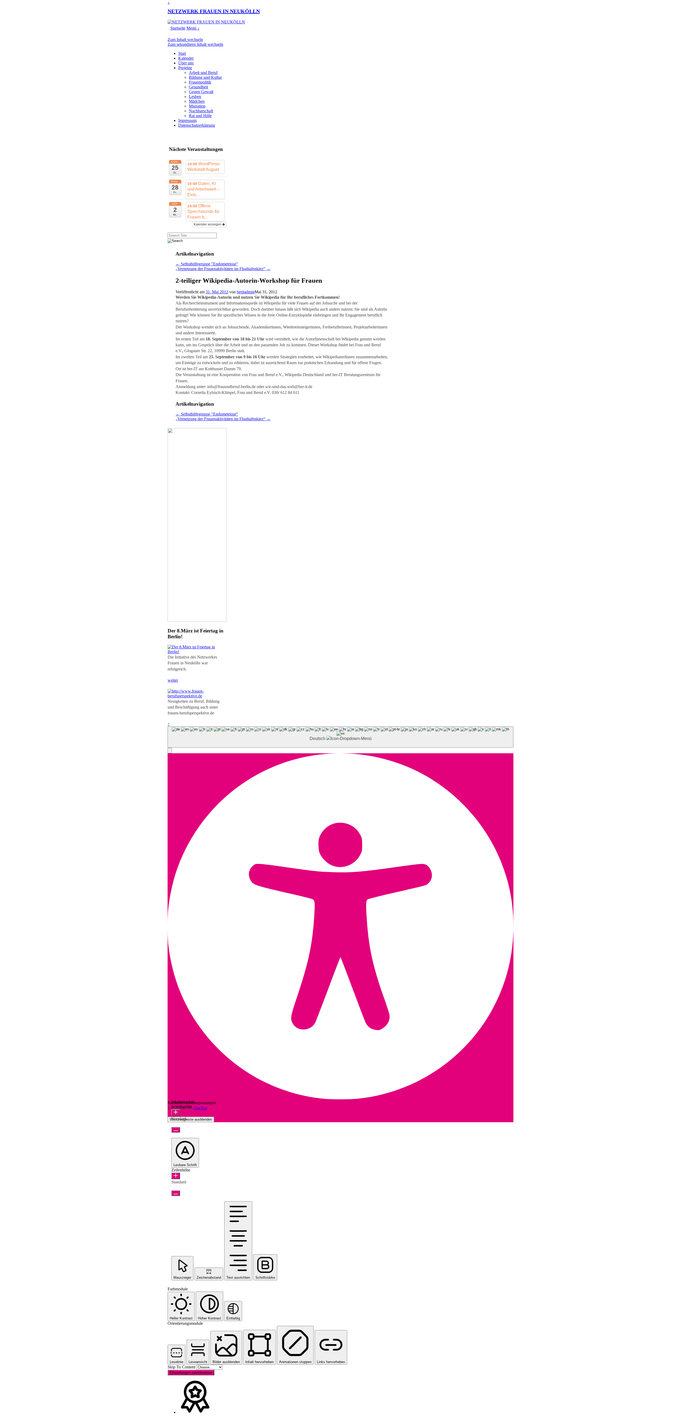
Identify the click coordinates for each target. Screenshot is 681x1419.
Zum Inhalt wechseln (185, 39)
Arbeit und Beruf (203, 72)
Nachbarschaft (201, 111)
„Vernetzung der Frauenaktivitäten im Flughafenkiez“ (223, 268)
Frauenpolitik (200, 82)
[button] (170, 750)
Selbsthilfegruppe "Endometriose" (207, 264)
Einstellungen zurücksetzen (191, 1373)
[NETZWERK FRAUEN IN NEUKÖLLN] (206, 22)
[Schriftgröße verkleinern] (175, 1130)
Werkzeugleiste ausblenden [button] (191, 1119)
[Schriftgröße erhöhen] (175, 1112)
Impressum (187, 120)
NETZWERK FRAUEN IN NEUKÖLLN (214, 11)
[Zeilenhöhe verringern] (175, 1193)
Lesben (195, 96)
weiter (173, 680)
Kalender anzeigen (208, 224)
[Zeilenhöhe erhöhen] (175, 1176)
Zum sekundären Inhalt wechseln (195, 44)
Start (182, 53)
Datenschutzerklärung (196, 125)
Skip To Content (182, 1367)
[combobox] (340, 737)
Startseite (177, 28)
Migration (197, 106)
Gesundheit (198, 87)
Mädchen (197, 101)
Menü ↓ (193, 28)
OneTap (200, 1108)
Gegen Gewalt (201, 91)
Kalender (186, 58)
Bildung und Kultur (205, 77)
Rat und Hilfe (200, 115)
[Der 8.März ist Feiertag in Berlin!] (197, 651)
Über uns (186, 63)
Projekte (185, 67)
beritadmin (246, 292)
